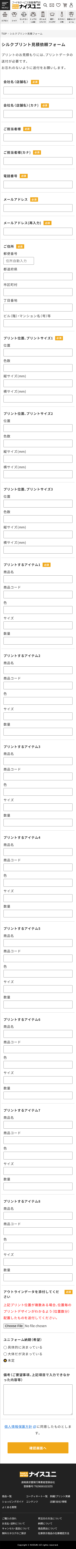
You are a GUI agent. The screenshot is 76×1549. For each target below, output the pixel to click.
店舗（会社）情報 (58, 1501)
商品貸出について (47, 1528)
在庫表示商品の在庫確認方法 (53, 1533)
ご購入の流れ (9, 1518)
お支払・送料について (13, 1523)
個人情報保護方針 (18, 1426)
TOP (4, 33)
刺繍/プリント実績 (60, 1496)
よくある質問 (9, 1507)
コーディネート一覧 (37, 1496)
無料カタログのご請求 (14, 1533)
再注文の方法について (50, 1518)
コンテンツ (32, 1501)
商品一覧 (7, 1496)
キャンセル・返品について (16, 1528)
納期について (45, 1523)
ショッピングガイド (13, 1501)
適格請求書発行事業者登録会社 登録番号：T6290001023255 (38, 1484)
